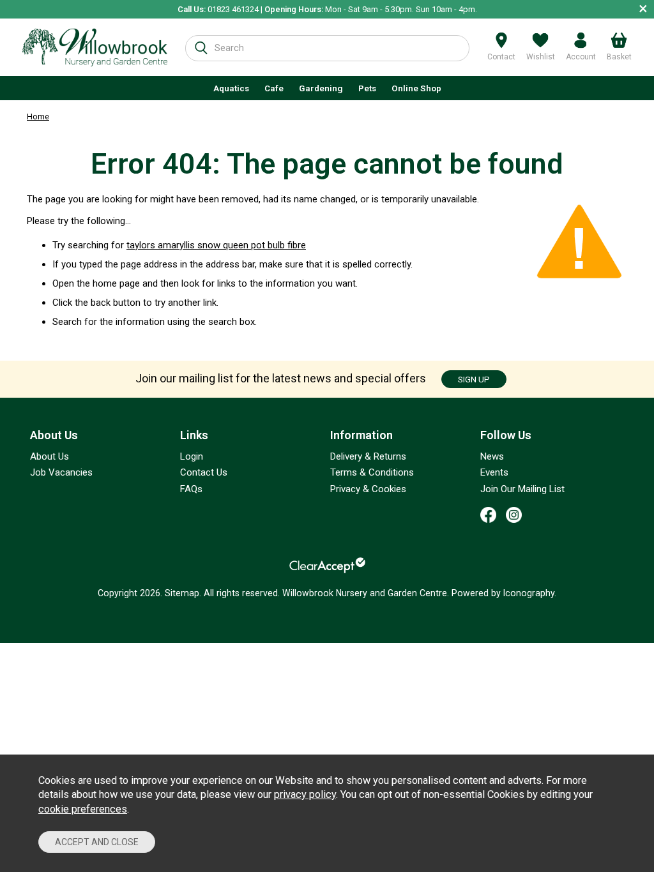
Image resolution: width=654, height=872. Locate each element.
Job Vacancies (61, 472)
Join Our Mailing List (522, 489)
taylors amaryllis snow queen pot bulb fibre (216, 245)
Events (494, 472)
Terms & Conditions (372, 472)
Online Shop (416, 88)
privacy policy (305, 794)
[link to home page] (94, 47)
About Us (49, 456)
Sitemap (182, 593)
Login (191, 456)
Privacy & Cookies (368, 489)
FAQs (191, 489)
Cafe (274, 88)
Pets (367, 88)
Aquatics (231, 88)
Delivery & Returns (368, 456)
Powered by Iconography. (504, 593)
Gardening (321, 88)
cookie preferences (82, 809)
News (492, 456)
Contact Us (203, 472)
